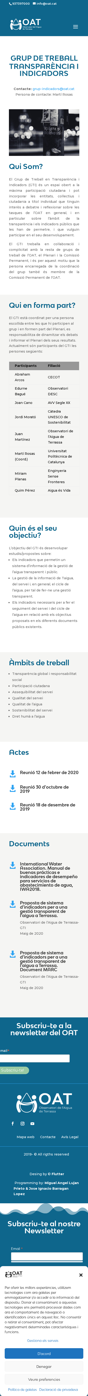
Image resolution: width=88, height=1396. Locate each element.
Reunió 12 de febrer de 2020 (49, 772)
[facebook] (12, 1123)
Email (17, 1249)
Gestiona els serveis (42, 1341)
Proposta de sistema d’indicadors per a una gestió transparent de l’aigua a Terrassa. (43, 909)
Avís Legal (69, 1137)
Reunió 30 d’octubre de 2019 (44, 789)
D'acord (44, 1353)
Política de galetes (22, 1390)
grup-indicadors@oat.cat (53, 89)
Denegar (44, 1366)
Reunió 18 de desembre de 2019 (47, 807)
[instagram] (22, 1123)
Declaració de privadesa (58, 1390)
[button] (81, 1275)
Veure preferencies (44, 1379)
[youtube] (32, 1123)
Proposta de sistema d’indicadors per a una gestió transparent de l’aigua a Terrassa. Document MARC (43, 961)
